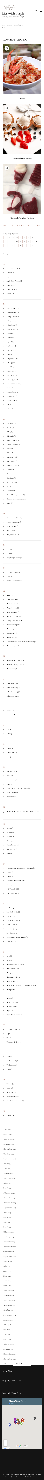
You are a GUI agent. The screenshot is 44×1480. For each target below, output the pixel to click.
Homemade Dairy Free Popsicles (22, 218)
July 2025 (7, 1163)
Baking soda (11, 321)
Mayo (10, 776)
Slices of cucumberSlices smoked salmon (21, 985)
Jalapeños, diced (13, 715)
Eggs (9, 553)
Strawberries (12, 1006)
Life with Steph (13, 13)
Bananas (10, 333)
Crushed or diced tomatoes (17, 499)
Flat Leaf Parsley (13, 572)
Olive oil (10, 832)
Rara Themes (16, 1477)
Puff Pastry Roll (13, 889)
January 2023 (8, 1237)
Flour (9, 577)
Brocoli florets (12, 392)
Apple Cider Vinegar (14, 281)
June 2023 (7, 1212)
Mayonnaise (12, 780)
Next (39, 225)
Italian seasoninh (13, 696)
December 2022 (9, 1242)
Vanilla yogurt (12, 1065)
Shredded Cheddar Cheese (16, 964)
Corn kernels (12, 491)
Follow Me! (23, 1364)
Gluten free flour (13, 612)
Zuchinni (10, 1115)
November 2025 (9, 1149)
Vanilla (10, 1057)
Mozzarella (11, 797)
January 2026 (8, 1144)
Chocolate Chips (13, 465)
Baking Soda (12, 325)
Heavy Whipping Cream (15, 664)
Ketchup (10, 734)
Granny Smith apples (14, 616)
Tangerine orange (13, 1029)
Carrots (10, 428)
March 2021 (7, 1339)
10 (30, 225)
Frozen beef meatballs (15, 581)
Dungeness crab (13, 535)
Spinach (10, 998)
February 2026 (9, 1139)
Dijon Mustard (12, 526)
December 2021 (9, 1300)
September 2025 (9, 1159)
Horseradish (12, 669)
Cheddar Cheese (13, 440)
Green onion (12, 637)
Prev (5, 225)
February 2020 (9, 1364)
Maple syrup (12, 771)
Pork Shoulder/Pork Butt (16, 881)
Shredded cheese (13, 969)
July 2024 (7, 1183)
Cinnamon (11, 474)
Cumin (10, 503)
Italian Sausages (13, 683)
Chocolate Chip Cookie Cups (22, 158)
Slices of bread (12, 981)
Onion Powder (13, 845)
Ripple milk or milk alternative (17, 937)
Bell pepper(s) (12, 359)
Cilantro (10, 470)
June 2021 (7, 1324)
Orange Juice (12, 849)
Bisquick (10, 367)
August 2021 (8, 1320)
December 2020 (9, 1354)
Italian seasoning (13, 688)
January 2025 (8, 1173)
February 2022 (8, 1290)
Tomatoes (11, 1038)
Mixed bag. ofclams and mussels (18, 788)
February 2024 (9, 1193)
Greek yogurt (12, 629)
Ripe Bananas (12, 933)
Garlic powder (12, 600)
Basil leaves (11, 337)
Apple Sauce (12, 289)
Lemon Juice (12, 753)
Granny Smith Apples (14, 621)
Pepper (10, 876)
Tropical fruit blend (14, 1042)
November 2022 (9, 1246)
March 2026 (7, 1134)
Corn (9, 486)
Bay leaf (10, 342)
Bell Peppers (12, 363)
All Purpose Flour (13, 268)
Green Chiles (12, 633)
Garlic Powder (13, 604)
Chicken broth (12, 457)
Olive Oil (11, 837)
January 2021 (8, 1349)
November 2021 (9, 1305)
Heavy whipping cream (15, 660)
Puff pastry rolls (13, 893)
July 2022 (6, 1266)
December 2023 (9, 1198)
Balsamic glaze (12, 329)
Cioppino (22, 98)
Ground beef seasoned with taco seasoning (22, 641)
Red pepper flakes (13, 920)
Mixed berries (12, 792)
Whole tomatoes (13, 1096)
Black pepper (12, 375)
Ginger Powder (13, 608)
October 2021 (8, 1310)
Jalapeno (10, 711)
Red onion (11, 916)
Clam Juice (11, 478)
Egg (9, 549)
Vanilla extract (12, 1061)
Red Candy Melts (13, 912)
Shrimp (10, 973)
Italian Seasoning (13, 692)
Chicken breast (12, 453)
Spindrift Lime (12, 1002)
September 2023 (9, 1207)
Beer (9, 354)
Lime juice (11, 757)
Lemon (10, 748)
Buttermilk (11, 409)
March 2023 (7, 1227)
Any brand (11, 277)
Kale (9, 730)
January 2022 (8, 1295)
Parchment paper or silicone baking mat (21, 868)
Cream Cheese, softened (16, 495)
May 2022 (7, 1276)
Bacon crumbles (13, 308)
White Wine (11, 1092)
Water (10, 1088)
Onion (10, 841)
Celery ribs (11, 436)
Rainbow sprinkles (13, 908)
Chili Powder (12, 461)
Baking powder (13, 312)
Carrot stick (11, 423)
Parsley (10, 872)
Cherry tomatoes (13, 444)
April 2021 (7, 1334)
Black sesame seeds (14, 384)
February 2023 (8, 1232)
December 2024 (9, 1178)
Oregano (10, 853)
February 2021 (8, 1344)
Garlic (10, 595)
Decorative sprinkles (14, 518)
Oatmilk (10, 828)
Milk (9, 784)
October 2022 (8, 1251)
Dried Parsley (12, 530)
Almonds (10, 273)
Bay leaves (11, 346)
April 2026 (7, 1129)
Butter (10, 405)
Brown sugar (12, 396)
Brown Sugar (12, 400)
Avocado (10, 294)
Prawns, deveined (13, 885)
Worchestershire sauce (15, 1101)
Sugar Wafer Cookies (14, 1015)
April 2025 (7, 1168)
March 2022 (7, 1285)
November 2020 (9, 1359)
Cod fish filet (12, 482)
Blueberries (11, 388)
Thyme (10, 1034)
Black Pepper (12, 379)
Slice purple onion (13, 977)
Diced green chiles (14, 522)
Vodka (10, 1069)
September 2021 (9, 1315)
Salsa (9, 956)
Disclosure (36, 1477)
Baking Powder (13, 317)
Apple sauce (11, 285)
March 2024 (7, 1188)
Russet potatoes (13, 941)
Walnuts (10, 1084)
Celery (10, 432)
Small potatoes (12, 990)
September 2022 (9, 1256)
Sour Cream (11, 994)
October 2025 (8, 1154)
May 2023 (7, 1217)
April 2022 (7, 1281)
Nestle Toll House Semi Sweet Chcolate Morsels (23, 812)
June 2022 (7, 1271)
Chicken (10, 449)
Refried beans (12, 925)
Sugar (10, 1010)
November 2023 (9, 1202)
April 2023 (7, 1222)
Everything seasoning (15, 558)
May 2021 (6, 1329)
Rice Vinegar (12, 929)
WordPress (30, 1477)
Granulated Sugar (13, 625)
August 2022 (8, 1261)
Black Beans (11, 371)
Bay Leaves (11, 350)
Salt (9, 960)
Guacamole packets (14, 646)
